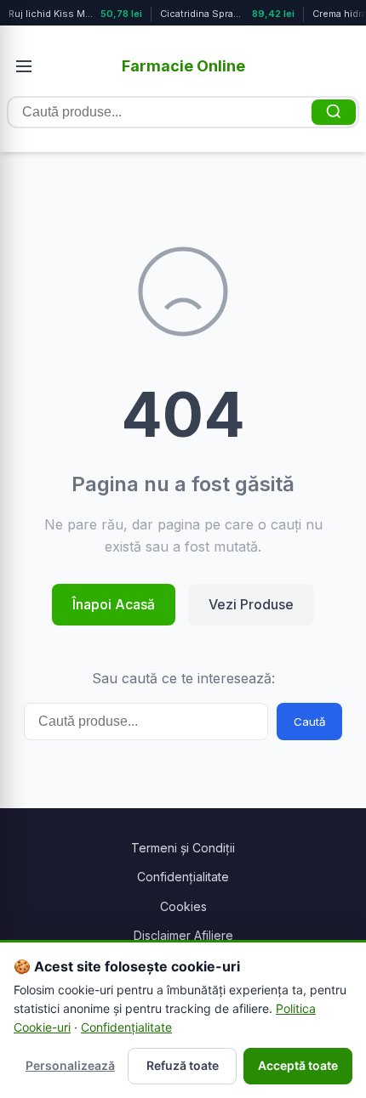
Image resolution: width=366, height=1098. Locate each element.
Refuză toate (182, 1065)
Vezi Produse (251, 604)
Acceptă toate (298, 1065)
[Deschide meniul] (24, 66)
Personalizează (70, 1065)
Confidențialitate (183, 876)
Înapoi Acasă (113, 604)
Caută (309, 721)
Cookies (183, 906)
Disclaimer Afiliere (183, 935)
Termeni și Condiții (183, 847)
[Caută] (334, 112)
